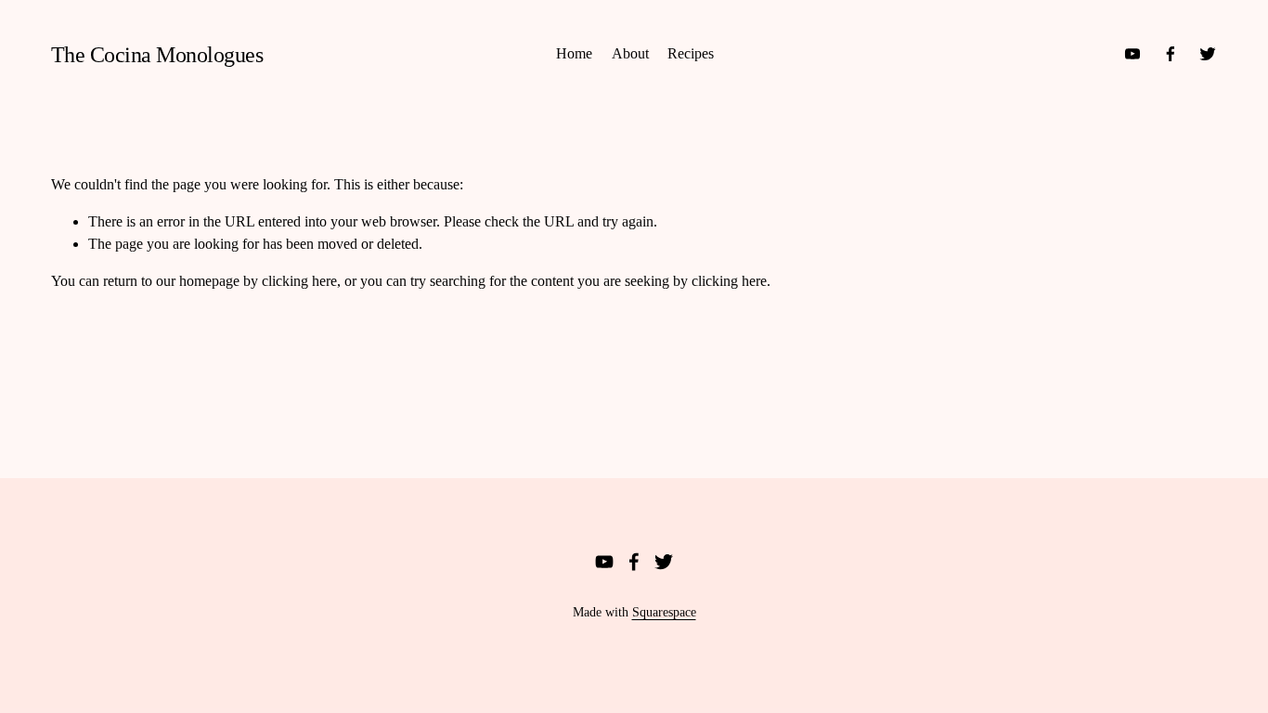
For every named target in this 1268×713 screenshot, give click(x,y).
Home (574, 53)
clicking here (299, 281)
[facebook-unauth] (1170, 54)
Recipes (690, 53)
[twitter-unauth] (1207, 54)
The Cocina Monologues (157, 54)
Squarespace (664, 611)
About (630, 53)
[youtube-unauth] (1132, 54)
